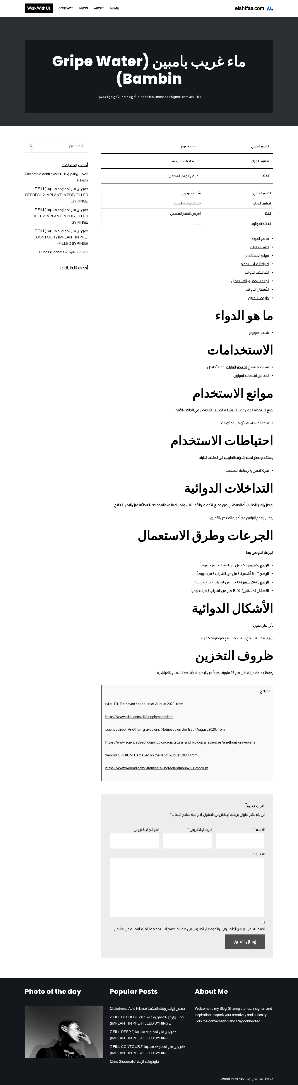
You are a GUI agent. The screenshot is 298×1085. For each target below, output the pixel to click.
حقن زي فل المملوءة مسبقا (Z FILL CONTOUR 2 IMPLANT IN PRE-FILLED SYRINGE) (61, 237)
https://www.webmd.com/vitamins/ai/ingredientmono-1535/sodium (156, 768)
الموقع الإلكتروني (146, 830)
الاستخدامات (259, 247)
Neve (269, 1079)
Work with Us (39, 8)
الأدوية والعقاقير (108, 97)
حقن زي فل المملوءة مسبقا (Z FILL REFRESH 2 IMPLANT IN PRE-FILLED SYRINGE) (56, 195)
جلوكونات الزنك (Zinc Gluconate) (63, 252)
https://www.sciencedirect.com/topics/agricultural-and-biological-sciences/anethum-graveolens (180, 742)
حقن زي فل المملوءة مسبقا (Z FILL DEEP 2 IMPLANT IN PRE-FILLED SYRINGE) (60, 216)
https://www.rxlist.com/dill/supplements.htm (139, 717)
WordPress (229, 1079)
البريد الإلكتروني (199, 830)
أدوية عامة (129, 97)
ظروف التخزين (258, 298)
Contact (65, 8)
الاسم (259, 830)
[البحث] (31, 146)
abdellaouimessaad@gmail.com (164, 97)
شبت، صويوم (259, 333)
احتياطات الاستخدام (255, 264)
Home (114, 8)
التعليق (258, 854)
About (99, 8)
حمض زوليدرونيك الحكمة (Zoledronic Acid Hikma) (147, 1008)
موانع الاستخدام (257, 256)
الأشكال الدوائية (257, 289)
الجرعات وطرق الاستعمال (250, 281)
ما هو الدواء (260, 239)
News (83, 8)
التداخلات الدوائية (257, 272)
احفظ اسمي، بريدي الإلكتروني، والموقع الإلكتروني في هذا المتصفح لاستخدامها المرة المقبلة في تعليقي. (189, 929)
